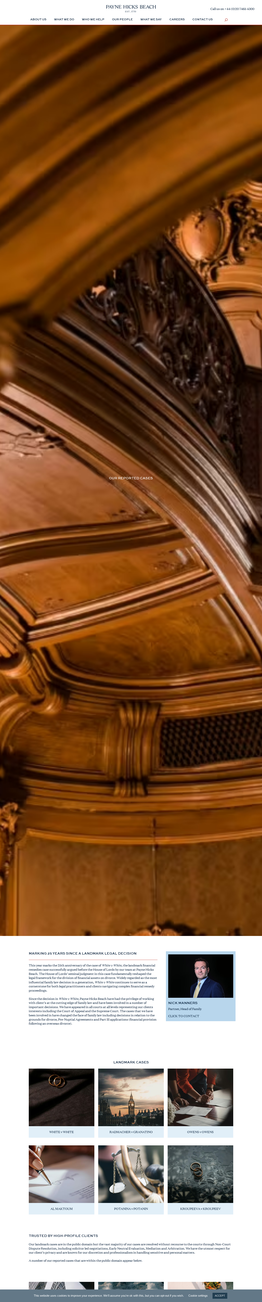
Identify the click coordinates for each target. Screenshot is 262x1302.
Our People (122, 19)
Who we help (93, 19)
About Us (38, 19)
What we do (64, 19)
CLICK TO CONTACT (183, 1016)
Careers (177, 19)
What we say (151, 19)
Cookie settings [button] (198, 1295)
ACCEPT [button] (220, 1295)
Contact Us (202, 19)
